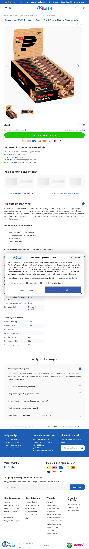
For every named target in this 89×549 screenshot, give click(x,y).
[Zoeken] (10, 8)
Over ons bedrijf (31, 502)
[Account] (79, 8)
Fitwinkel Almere (52, 505)
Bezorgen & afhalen (13, 442)
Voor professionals (74, 504)
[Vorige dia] (8, 65)
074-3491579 (39, 448)
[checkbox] (15, 283)
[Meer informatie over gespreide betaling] (84, 125)
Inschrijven (77, 487)
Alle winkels (50, 502)
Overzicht (76, 258)
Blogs (27, 518)
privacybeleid (72, 278)
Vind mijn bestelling (13, 439)
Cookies (30, 547)
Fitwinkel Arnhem (52, 508)
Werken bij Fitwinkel (32, 505)
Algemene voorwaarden (25, 543)
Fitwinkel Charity (31, 512)
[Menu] (5, 8)
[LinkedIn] (13, 467)
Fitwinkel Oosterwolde (54, 521)
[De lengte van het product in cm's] (16, 322)
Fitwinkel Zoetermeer (54, 524)
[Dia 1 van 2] (11, 112)
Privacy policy (22, 547)
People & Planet (31, 515)
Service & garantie (12, 448)
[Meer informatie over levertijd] (26, 130)
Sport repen (14, 15)
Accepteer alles (63, 290)
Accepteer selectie (25, 290)
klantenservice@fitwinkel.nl (45, 451)
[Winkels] (75, 8)
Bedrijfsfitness (73, 507)
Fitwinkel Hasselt (52, 533)
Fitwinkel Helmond (53, 518)
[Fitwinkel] (9, 545)
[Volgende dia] (78, 65)
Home (6, 15)
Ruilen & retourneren (13, 445)
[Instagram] (9, 467)
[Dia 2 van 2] (27, 112)
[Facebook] (5, 467)
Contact (7, 502)
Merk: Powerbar (80, 24)
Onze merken (30, 508)
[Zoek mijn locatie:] (72, 8)
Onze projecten (73, 511)
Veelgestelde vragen (11, 521)
